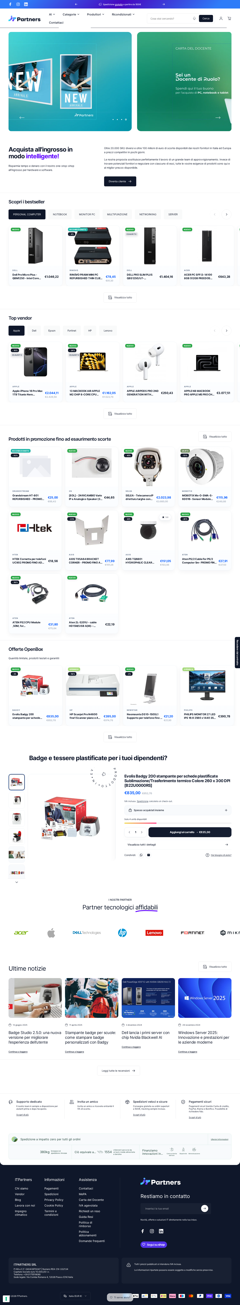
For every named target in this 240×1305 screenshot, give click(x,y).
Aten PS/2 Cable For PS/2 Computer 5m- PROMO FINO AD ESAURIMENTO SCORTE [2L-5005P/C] (199, 560)
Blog (18, 1200)
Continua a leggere (18, 1051)
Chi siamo (21, 1188)
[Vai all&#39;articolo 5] (17, 854)
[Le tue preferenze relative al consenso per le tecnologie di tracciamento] (6, 1298)
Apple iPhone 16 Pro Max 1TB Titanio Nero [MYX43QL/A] (27, 392)
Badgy (16, 710)
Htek (15, 555)
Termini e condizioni (51, 1212)
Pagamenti (51, 1188)
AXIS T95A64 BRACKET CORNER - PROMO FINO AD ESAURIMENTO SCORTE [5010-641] (85, 560)
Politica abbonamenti (87, 1233)
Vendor (20, 1194)
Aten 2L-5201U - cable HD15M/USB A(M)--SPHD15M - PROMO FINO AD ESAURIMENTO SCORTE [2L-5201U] (86, 624)
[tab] (27, 214)
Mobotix (187, 491)
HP (71, 710)
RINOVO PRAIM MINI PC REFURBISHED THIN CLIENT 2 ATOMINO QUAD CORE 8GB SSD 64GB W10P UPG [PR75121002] (87, 276)
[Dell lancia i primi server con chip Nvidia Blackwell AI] (148, 998)
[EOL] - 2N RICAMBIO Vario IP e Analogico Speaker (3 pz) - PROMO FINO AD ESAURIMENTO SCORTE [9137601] (85, 497)
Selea (129, 491)
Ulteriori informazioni (219, 1139)
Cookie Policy (53, 1205)
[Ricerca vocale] (194, 18)
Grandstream (20, 491)
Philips (188, 710)
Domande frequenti (92, 1241)
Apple (15, 386)
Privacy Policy (53, 1200)
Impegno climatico (21, 1212)
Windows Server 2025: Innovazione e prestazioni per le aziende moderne (203, 1037)
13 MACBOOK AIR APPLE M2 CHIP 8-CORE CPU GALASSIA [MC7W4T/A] (85, 392)
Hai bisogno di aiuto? (221, 855)
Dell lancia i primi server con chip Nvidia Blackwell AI (146, 1035)
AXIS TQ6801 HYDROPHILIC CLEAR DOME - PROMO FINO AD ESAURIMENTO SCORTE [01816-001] (141, 560)
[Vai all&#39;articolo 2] (17, 800)
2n (70, 491)
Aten (185, 555)
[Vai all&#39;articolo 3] (17, 818)
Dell (15, 270)
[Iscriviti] (204, 1208)
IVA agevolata (88, 1205)
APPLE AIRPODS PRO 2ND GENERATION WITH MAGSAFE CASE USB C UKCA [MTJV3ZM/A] (142, 392)
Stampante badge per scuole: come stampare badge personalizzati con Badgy (90, 1037)
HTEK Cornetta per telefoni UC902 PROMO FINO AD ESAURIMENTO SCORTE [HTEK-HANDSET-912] (29, 560)
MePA (83, 1194)
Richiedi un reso (89, 1211)
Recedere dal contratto (237, 652)
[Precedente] (76, 4)
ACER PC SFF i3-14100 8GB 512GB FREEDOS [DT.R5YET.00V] (198, 276)
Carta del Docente (91, 1200)
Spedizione (142, 801)
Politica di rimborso (85, 1224)
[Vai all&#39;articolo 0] (17, 782)
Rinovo (74, 270)
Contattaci (86, 1188)
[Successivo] (164, 4)
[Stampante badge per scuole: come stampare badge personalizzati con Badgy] (91, 998)
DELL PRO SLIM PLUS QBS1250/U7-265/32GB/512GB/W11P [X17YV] (142, 276)
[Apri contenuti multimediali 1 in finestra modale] (71, 818)
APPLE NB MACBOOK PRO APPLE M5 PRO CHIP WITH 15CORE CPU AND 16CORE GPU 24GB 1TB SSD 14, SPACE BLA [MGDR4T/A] (199, 392)
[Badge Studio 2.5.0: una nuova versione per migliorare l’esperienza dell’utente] (35, 998)
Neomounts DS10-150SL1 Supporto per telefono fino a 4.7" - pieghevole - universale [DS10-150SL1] (144, 716)
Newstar (132, 710)
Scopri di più (22, 1114)
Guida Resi (86, 1217)
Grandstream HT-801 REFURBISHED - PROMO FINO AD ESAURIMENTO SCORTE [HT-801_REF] (27, 497)
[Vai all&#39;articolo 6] (17, 872)
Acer (187, 270)
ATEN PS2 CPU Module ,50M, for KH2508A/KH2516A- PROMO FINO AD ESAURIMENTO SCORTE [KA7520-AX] (27, 624)
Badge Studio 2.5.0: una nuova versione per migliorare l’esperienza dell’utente (35, 1037)
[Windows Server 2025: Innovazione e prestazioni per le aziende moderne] (204, 998)
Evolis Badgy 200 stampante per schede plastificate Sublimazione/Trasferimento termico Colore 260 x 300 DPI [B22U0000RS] (28, 716)
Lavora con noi (25, 1205)
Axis (71, 555)
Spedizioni (51, 1194)
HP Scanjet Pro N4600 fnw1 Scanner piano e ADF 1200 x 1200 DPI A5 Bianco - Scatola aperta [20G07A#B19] (86, 716)
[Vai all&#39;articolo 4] (17, 836)
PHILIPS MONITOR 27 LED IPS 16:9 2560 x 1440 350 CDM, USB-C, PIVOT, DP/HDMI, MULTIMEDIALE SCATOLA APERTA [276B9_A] (200, 716)
